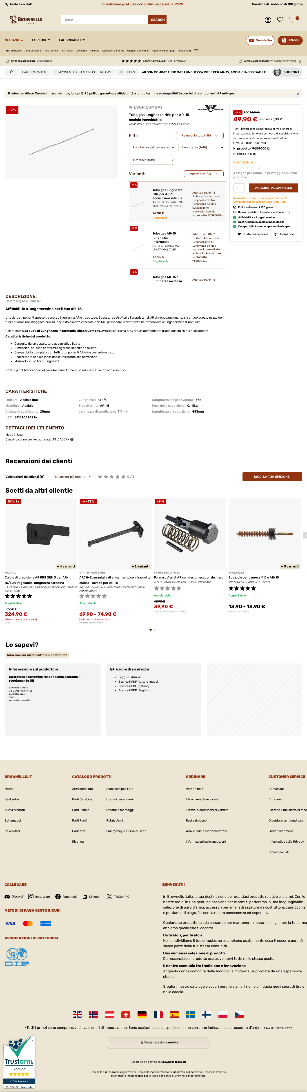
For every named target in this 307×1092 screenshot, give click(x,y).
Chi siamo (276, 799)
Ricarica (94, 50)
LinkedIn (95, 897)
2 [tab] (156, 631)
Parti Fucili (67, 50)
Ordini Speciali (279, 852)
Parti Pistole (51, 50)
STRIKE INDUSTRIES (92, 572)
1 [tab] (152, 631)
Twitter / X (121, 897)
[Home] (10, 72)
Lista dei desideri (281, 20)
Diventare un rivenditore (286, 820)
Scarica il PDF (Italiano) (134, 686)
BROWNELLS (237, 572)
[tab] (37, 655)
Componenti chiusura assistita (170, 611)
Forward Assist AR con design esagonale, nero (188, 577)
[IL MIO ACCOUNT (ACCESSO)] (269, 20)
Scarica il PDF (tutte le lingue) (138, 681)
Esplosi (39, 40)
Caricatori (81, 50)
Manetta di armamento (91, 622)
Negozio (12, 40)
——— (196, 50)
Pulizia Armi (184, 50)
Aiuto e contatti (21, 4)
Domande (287, 234)
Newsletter (12, 831)
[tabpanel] (41, 561)
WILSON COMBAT (146, 107)
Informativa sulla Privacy (286, 842)
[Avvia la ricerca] (157, 19)
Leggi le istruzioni (130, 677)
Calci (7, 622)
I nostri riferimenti (281, 831)
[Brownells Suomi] (206, 1014)
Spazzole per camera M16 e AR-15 (254, 577)
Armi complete (13, 50)
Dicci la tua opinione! (272, 477)
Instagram (42, 897)
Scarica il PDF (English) (134, 690)
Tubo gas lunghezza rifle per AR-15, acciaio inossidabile (168, 198)
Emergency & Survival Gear (126, 831)
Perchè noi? (194, 789)
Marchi (9, 789)
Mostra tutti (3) (200, 174)
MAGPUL (10, 572)
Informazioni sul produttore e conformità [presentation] (37, 655)
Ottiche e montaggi (163, 50)
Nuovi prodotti (14, 810)
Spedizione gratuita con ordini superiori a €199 (142, 4)
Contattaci (276, 789)
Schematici (12, 820)
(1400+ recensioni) (164, 61)
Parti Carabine (32, 50)
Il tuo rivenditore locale (202, 799)
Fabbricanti (70, 40)
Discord (17, 896)
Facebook (69, 897)
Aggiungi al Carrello (273, 188)
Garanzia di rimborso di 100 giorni (277, 4)
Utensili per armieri (138, 50)
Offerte (294, 40)
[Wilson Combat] (211, 108)
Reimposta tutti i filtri (196, 135)
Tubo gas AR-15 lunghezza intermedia (166, 241)
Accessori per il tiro (113, 50)
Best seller (11, 799)
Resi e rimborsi (196, 820)
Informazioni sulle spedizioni (206, 842)
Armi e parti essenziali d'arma (206, 831)
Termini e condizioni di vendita (207, 810)
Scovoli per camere (239, 611)
